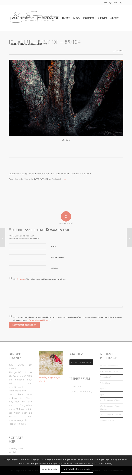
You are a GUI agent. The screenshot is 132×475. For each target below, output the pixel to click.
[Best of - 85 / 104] (66, 98)
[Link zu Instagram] (110, 2)
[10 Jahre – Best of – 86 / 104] (129, 237)
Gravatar (21, 279)
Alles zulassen (49, 469)
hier (64, 179)
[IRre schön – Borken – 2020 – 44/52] (2, 237)
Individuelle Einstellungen (77, 469)
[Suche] (46, 44)
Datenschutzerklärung (39, 320)
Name (54, 246)
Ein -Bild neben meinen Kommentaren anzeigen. (39, 279)
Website (54, 268)
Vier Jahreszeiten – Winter (110, 400)
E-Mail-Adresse (58, 257)
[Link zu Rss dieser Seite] (120, 2)
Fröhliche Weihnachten (109, 365)
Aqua (102, 394)
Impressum (75, 386)
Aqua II (103, 388)
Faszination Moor (107, 420)
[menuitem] (14, 18)
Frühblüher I (105, 383)
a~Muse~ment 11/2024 (109, 371)
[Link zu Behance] (115, 2)
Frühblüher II (105, 377)
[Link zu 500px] (105, 2)
